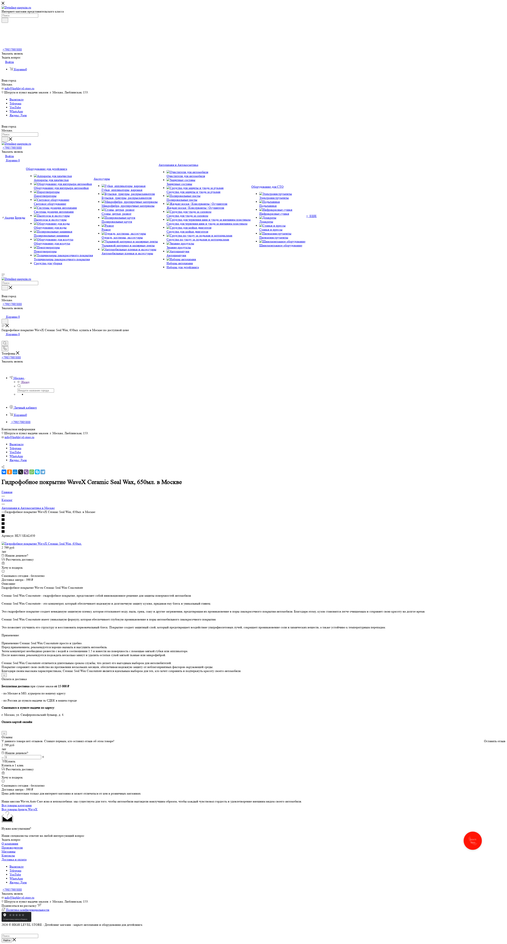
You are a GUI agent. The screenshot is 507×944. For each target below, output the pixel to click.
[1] (253, 516)
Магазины (8, 851)
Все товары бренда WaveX (19, 809)
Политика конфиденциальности (27, 910)
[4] (253, 528)
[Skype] (37, 472)
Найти (6, 940)
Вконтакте (17, 99)
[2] (253, 520)
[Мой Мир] (15, 472)
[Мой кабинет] (3, 312)
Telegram (15, 103)
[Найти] (5, 20)
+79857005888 (12, 49)
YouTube (15, 107)
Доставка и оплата (14, 859)
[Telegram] (42, 472)
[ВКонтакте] (4, 472)
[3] (253, 524)
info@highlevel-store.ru (19, 88)
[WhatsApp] (31, 472)
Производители (12, 847)
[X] (20, 472)
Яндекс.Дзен (18, 115)
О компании (10, 843)
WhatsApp (16, 111)
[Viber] (26, 472)
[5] (253, 532)
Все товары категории (17, 805)
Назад (25, 382)
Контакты (8, 855)
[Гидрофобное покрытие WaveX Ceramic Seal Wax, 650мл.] (42, 543)
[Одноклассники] (9, 472)
